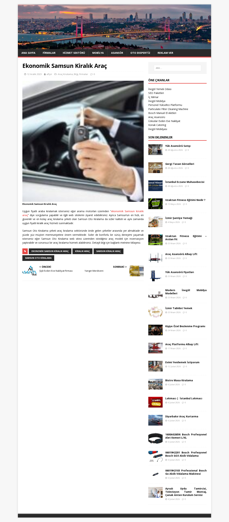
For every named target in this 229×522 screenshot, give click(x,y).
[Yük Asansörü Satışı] (155, 152)
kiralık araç (82, 251)
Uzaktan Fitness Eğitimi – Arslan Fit (186, 237)
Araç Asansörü (156, 117)
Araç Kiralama (65, 74)
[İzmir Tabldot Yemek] (155, 315)
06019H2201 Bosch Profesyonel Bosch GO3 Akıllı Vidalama (186, 454)
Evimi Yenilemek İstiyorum (182, 362)
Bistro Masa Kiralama (179, 380)
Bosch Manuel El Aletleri (162, 113)
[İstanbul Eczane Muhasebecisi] (155, 189)
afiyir (49, 74)
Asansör (117, 52)
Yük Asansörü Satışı (178, 146)
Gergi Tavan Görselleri (179, 164)
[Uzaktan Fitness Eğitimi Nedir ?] (155, 207)
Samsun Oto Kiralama (38, 257)
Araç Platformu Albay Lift (181, 344)
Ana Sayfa (28, 52)
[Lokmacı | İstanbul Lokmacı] (155, 405)
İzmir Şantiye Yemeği (178, 218)
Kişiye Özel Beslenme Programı (185, 326)
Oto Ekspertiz (140, 52)
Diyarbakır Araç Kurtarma (181, 416)
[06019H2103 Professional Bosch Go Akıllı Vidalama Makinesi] (155, 477)
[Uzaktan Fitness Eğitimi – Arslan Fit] (155, 243)
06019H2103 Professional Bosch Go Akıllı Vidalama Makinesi (186, 472)
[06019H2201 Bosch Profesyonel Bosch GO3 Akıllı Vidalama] (155, 459)
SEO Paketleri (156, 93)
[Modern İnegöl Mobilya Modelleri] (155, 297)
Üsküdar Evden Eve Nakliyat (164, 121)
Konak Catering (157, 125)
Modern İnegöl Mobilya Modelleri (186, 291)
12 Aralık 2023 (34, 74)
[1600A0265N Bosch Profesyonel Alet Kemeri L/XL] (155, 441)
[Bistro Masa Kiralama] (155, 387)
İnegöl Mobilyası (157, 129)
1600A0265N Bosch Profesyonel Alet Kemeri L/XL (186, 436)
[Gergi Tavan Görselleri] (155, 171)
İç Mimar (153, 97)
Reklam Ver (165, 52)
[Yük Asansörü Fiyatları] (155, 279)
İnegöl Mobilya (156, 101)
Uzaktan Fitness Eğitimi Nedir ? (185, 200)
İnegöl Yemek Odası (159, 89)
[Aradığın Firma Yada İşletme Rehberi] (114, 47)
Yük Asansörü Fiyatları (179, 272)
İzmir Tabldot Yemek (178, 308)
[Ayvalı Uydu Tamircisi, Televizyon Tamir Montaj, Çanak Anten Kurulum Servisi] (155, 495)
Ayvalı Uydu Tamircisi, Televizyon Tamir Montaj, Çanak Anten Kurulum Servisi (186, 492)
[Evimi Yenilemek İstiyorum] (155, 369)
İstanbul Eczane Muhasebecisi (184, 182)
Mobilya (98, 52)
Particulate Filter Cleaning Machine (168, 109)
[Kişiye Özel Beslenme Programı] (155, 333)
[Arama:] (177, 68)
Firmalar (49, 52)
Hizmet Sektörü (74, 52)
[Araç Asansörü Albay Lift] (155, 261)
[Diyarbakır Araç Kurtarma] (155, 423)
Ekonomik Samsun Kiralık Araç (50, 251)
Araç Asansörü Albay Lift (181, 254)
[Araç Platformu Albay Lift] (155, 351)
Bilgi (76, 74)
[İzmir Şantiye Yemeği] (155, 225)
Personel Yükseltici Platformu (165, 105)
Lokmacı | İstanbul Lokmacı (183, 398)
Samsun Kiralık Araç (108, 251)
